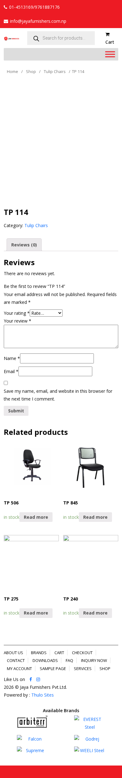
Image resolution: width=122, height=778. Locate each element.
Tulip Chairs (55, 71)
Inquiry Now (94, 660)
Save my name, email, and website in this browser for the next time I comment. (58, 395)
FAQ (69, 660)
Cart (59, 652)
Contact (16, 660)
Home (12, 71)
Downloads (45, 660)
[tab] (24, 244)
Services (83, 668)
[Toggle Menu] (110, 54)
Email (11, 371)
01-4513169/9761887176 (34, 7)
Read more (36, 517)
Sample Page (53, 668)
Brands (39, 652)
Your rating (17, 313)
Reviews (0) (24, 245)
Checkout (82, 652)
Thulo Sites (42, 695)
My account (19, 668)
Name (12, 358)
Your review (17, 321)
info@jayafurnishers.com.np (38, 21)
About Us (13, 652)
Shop (31, 71)
